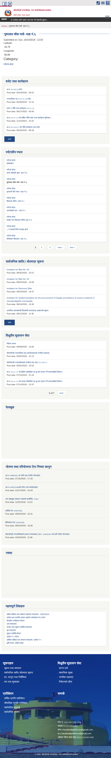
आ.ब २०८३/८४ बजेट (14, 89)
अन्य (9, 139)
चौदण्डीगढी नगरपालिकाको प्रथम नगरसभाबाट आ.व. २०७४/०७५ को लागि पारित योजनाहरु (37, 534)
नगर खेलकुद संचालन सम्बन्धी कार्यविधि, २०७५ (21, 499)
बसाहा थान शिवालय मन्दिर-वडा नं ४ (19, 220)
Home (4, 26)
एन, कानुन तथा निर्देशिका (15, 677)
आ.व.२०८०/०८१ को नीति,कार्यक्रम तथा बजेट (23, 127)
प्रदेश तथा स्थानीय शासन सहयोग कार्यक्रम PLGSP (26, 617)
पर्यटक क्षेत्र (8, 64)
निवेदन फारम (11, 343)
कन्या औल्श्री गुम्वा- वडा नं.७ (17, 173)
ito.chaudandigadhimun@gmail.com (74, 733)
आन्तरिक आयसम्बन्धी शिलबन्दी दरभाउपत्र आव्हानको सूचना (27, 310)
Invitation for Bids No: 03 (18, 269)
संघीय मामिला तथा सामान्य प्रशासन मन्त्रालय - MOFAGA (28, 614)
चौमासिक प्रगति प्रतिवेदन (15, 703)
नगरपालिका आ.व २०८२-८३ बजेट (19, 99)
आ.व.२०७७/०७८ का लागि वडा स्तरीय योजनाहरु (22, 475)
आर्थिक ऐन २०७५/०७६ (13, 510)
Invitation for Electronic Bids (19, 288)
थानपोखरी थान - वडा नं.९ (16, 210)
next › (60, 247)
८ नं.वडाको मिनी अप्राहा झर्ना (17, 229)
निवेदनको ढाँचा (65, 681)
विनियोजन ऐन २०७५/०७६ (14, 522)
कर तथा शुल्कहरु (11, 681)
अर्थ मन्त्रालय (11, 624)
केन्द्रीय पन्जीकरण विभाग (15, 620)
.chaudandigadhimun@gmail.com (77, 729)
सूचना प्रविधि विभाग (14, 633)
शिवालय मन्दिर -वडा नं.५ (15, 201)
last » (72, 247)
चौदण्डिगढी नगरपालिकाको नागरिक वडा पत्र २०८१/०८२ (27, 362)
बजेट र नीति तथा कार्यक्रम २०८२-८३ (20, 108)
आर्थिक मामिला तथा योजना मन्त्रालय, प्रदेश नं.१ (24, 640)
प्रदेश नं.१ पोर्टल (13, 636)
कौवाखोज (10, 163)
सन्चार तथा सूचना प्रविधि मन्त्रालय (19, 627)
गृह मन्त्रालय (11, 630)
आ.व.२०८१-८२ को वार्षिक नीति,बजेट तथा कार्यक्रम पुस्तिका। (29, 117)
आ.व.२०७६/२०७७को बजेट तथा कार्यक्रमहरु (21, 487)
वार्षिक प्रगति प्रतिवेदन (14, 698)
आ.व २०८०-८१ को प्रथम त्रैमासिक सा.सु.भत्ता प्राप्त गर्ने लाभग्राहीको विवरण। (35, 381)
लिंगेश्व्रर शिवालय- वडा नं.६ (17, 239)
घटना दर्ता (63, 668)
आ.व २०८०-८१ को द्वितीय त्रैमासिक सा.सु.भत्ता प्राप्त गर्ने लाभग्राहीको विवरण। (35, 372)
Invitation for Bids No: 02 (18, 279)
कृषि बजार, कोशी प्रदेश (15, 643)
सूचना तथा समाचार (12, 668)
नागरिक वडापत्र (66, 677)
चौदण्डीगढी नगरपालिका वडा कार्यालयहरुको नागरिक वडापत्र (28, 353)
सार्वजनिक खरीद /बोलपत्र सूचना (18, 672)
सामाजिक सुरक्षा (66, 672)
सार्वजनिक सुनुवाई (12, 707)
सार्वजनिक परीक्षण (12, 712)
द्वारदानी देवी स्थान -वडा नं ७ (17, 191)
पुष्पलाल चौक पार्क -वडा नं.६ (17, 182)
